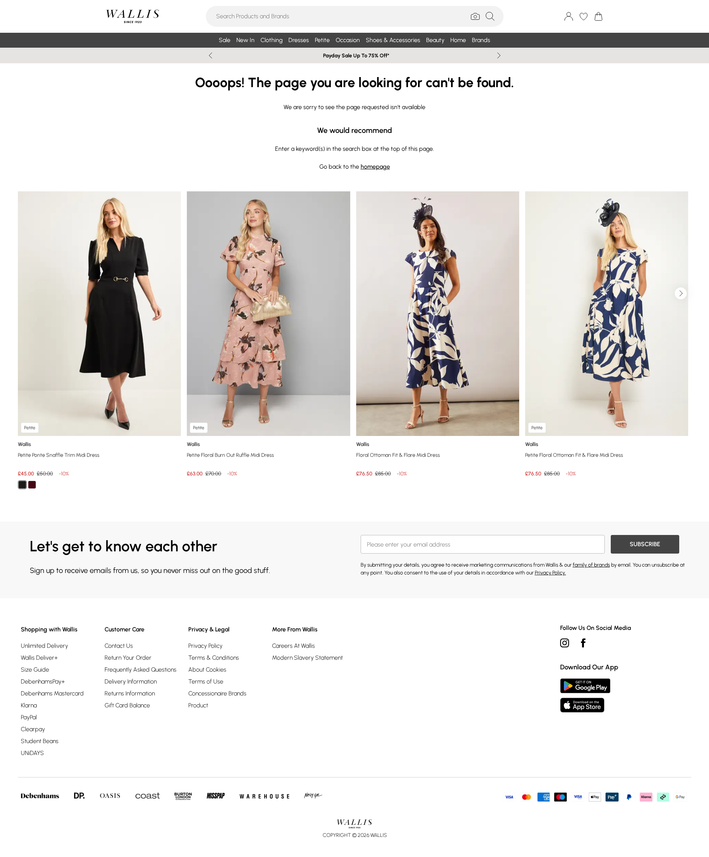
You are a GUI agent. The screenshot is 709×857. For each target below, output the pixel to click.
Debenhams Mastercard (52, 693)
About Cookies (207, 669)
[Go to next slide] (681, 293)
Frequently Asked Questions (140, 669)
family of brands (591, 565)
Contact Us (119, 645)
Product (198, 705)
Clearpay (33, 729)
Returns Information (130, 693)
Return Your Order (128, 657)
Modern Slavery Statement (307, 657)
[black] (22, 485)
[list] (354, 344)
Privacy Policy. (550, 573)
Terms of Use (205, 681)
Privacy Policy (205, 645)
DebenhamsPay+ (43, 681)
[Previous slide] (210, 55)
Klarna (29, 705)
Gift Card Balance (127, 705)
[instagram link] (564, 642)
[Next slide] (499, 55)
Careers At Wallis (293, 645)
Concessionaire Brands (217, 693)
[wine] (32, 485)
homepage (375, 166)
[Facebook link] (583, 642)
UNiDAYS (32, 752)
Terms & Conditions (213, 657)
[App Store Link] (585, 695)
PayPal (29, 717)
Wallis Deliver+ (39, 657)
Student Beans (39, 741)
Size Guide (35, 669)
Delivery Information (131, 681)
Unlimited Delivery (44, 645)
